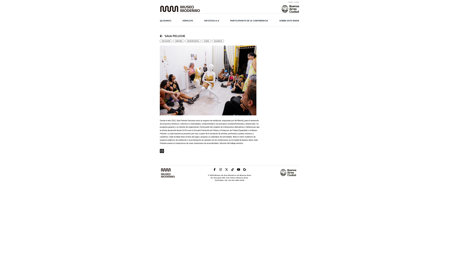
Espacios (188, 20)
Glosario (165, 20)
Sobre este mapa (289, 20)
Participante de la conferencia (249, 20)
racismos (218, 41)
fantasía (178, 41)
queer (206, 41)
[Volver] (162, 36)
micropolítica (193, 41)
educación (166, 41)
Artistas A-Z (211, 20)
